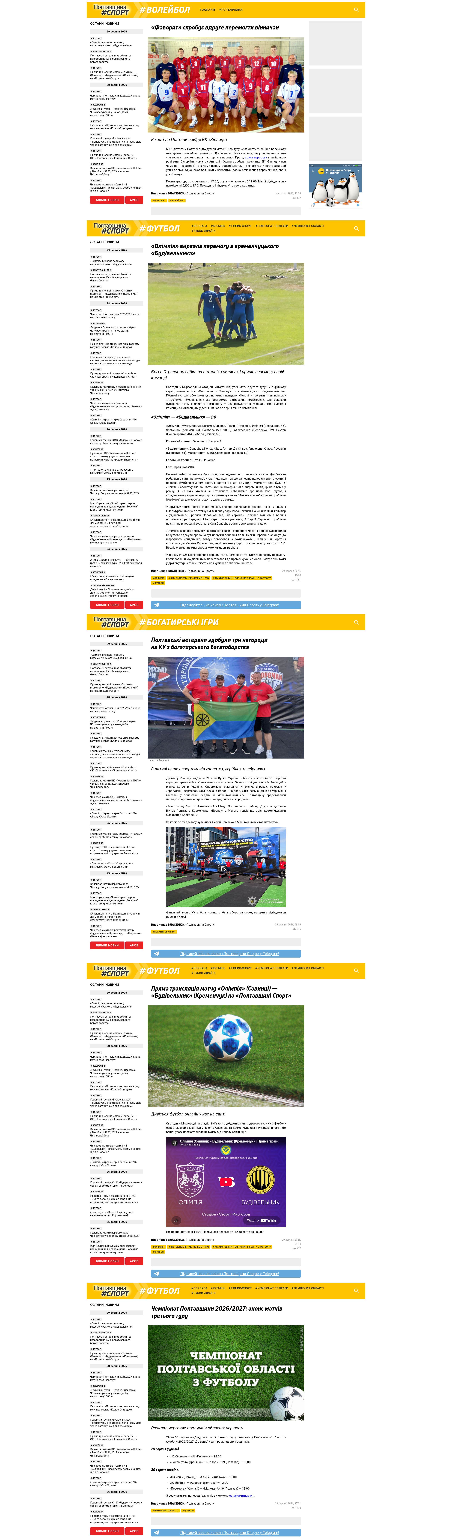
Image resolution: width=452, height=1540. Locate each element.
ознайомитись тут (241, 1495)
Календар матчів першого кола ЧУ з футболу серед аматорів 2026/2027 (114, 492)
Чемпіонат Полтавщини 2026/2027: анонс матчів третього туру (115, 97)
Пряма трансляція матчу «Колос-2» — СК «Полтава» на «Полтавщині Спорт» (113, 156)
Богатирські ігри (102, 51)
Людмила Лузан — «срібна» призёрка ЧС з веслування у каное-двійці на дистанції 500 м (113, 112)
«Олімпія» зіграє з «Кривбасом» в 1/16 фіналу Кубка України (113, 421)
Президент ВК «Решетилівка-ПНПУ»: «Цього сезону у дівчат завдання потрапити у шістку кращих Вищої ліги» (114, 456)
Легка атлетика (101, 516)
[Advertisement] (335, 43)
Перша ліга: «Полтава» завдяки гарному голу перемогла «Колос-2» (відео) (114, 127)
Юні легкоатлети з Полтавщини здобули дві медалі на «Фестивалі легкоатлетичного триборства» (115, 523)
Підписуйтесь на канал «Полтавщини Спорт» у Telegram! (229, 605)
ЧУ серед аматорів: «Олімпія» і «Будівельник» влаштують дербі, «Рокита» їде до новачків (116, 187)
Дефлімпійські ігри (103, 585)
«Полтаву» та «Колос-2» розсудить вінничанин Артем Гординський (111, 471)
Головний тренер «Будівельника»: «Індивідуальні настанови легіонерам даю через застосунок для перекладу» (115, 141)
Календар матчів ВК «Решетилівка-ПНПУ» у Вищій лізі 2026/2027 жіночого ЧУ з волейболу (115, 171)
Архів (134, 200)
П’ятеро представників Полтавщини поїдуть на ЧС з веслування (112, 578)
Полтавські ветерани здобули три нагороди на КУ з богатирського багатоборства (111, 59)
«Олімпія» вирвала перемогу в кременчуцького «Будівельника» (111, 44)
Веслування (99, 105)
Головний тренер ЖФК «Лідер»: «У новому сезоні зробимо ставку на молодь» (116, 441)
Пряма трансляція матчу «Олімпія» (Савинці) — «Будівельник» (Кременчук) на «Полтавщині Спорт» (114, 75)
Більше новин (107, 200)
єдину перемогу (256, 157)
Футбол (97, 38)
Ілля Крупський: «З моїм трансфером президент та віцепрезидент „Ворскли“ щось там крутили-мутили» (114, 506)
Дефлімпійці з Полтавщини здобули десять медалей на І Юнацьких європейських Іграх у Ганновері (112, 592)
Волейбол (168, 10)
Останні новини (104, 24)
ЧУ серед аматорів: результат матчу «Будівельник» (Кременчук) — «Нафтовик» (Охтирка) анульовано (115, 539)
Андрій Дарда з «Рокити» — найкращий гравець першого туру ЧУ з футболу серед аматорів (116, 563)
